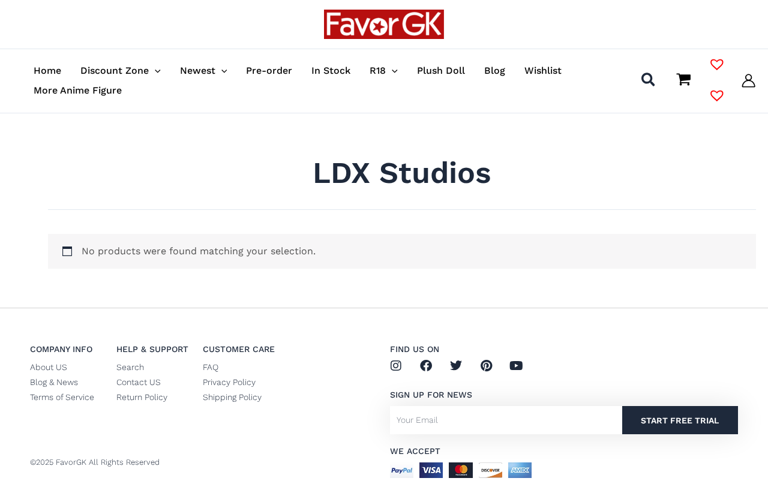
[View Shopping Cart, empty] (683, 80)
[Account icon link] (748, 80)
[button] (155, 70)
